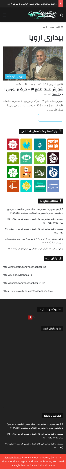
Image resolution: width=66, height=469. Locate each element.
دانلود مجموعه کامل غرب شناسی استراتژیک (40, 248)
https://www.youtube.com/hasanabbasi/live (28, 290)
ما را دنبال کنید (52, 328)
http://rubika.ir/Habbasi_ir (17, 274)
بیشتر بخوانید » (50, 117)
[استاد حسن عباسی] (42, 15)
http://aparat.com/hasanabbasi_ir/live (24, 282)
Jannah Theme (13, 457)
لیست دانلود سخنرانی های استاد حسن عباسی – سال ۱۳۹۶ (33, 228)
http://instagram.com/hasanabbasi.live (24, 266)
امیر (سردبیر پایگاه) (51, 84)
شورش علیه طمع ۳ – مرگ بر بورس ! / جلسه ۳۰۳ (34, 92)
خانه (58, 26)
